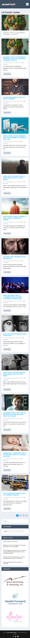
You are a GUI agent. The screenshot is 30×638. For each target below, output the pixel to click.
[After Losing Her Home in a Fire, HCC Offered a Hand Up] (15, 483)
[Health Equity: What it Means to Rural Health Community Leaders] (15, 206)
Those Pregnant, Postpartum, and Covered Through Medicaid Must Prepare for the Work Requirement (14, 552)
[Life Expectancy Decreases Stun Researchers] (15, 246)
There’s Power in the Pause (10, 541)
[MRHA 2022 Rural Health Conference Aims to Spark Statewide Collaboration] (15, 285)
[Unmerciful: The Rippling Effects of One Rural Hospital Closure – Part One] (15, 443)
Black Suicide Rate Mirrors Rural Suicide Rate (15, 334)
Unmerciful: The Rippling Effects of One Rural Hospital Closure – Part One (14, 454)
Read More (7, 74)
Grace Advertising (11, 632)
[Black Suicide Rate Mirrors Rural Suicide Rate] (15, 323)
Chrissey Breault (7, 62)
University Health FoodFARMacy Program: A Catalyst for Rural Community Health (14, 58)
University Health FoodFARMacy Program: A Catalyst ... (14, 33)
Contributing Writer (8, 101)
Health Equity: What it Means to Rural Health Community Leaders (15, 218)
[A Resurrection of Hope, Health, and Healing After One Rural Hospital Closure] (15, 402)
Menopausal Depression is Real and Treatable (12, 562)
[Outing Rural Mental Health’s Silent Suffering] (15, 87)
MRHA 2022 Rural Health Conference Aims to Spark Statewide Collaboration (12, 297)
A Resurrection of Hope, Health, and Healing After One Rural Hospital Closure (14, 414)
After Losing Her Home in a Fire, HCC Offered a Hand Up (14, 494)
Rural (19, 62)
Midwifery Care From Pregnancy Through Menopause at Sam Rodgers (14, 545)
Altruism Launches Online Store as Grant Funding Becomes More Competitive (14, 557)
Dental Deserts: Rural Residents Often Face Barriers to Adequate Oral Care (15, 137)
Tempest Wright (7, 338)
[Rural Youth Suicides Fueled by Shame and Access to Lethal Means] (15, 166)
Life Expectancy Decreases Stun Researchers (14, 257)
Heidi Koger (7, 141)
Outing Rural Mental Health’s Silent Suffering (14, 98)
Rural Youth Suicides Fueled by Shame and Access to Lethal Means (14, 177)
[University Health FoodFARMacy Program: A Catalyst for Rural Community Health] (15, 47)
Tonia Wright (7, 260)
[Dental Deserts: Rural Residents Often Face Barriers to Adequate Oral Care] (15, 125)
